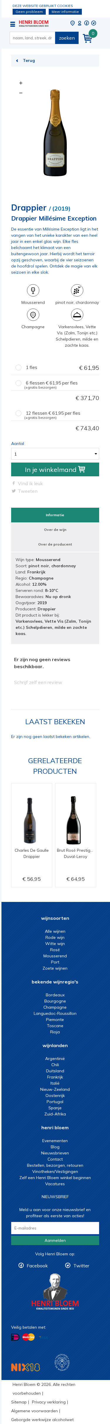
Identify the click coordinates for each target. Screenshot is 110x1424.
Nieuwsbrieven (55, 1153)
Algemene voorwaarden (34, 1410)
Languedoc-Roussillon (55, 1013)
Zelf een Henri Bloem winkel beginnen (55, 1177)
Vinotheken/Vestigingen (55, 1171)
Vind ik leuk (30, 483)
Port (55, 962)
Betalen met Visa (43, 1337)
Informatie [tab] (55, 515)
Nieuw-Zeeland (55, 1089)
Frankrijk (55, 1077)
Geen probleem (29, 11)
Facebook (37, 1266)
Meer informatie (65, 11)
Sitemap (19, 1402)
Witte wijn (55, 943)
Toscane (55, 1025)
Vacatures (55, 1183)
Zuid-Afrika (55, 1114)
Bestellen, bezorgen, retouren (55, 1165)
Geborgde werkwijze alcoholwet (42, 1419)
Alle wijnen (55, 931)
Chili (55, 1064)
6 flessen (61, 385)
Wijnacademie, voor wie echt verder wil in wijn (62, 1362)
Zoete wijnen (55, 968)
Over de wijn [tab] (55, 529)
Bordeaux (55, 995)
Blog (55, 1146)
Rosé (55, 949)
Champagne (55, 1007)
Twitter (81, 1266)
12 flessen (61, 415)
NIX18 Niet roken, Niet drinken (25, 1367)
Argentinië (55, 1058)
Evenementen (55, 1140)
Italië (55, 1083)
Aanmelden (55, 1240)
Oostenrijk (55, 1095)
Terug (29, 60)
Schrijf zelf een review (38, 682)
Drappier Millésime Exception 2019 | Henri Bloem (33, 23)
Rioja (55, 1031)
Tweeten (28, 491)
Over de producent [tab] (55, 544)
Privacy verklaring (49, 1402)
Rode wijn (55, 937)
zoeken (67, 38)
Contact (55, 1159)
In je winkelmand (51, 469)
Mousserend (55, 956)
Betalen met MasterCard (28, 1337)
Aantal (17, 443)
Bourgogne (55, 1001)
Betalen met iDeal (15, 1337)
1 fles (62, 367)
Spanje (55, 1107)
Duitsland (55, 1070)
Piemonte (55, 1019)
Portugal (55, 1101)
